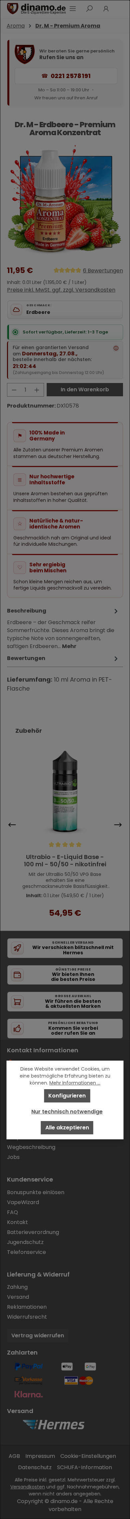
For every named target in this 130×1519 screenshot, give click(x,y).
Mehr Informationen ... (74, 1083)
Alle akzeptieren (67, 1127)
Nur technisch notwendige (67, 1111)
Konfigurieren (67, 1095)
